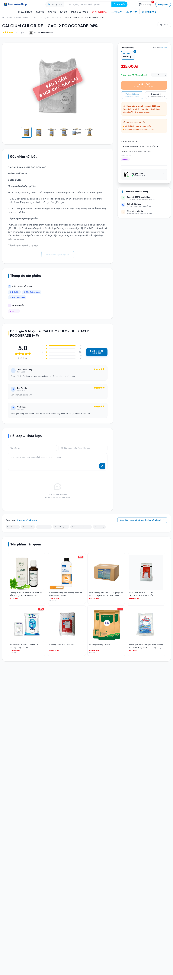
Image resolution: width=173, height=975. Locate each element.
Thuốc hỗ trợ (99, 527)
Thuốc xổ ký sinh (44, 527)
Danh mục (26, 12)
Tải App (118, 12)
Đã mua (133, 12)
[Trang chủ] (3, 17)
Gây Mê (52, 12)
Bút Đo (63, 12)
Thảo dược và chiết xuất (81, 527)
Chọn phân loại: (128, 47)
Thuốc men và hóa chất (26, 17)
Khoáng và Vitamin (48, 17)
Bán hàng (150, 12)
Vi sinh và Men (12, 527)
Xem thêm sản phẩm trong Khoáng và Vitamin (141, 520)
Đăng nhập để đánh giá (96, 352)
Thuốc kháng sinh (61, 527)
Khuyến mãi (101, 12)
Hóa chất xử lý (28, 527)
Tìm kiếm (121, 4)
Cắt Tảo (40, 12)
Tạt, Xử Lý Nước (79, 12)
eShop (10, 17)
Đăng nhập (163, 4)
